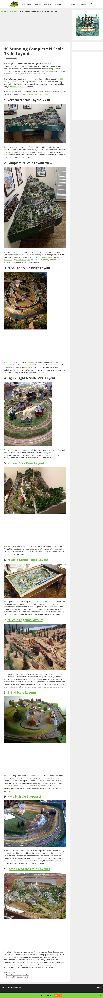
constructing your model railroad (35, 94)
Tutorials (72, 4)
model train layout (19, 86)
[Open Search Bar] (91, 4)
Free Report (26, 4)
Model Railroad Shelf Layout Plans (17, 975)
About (99, 987)
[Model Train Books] (14, 4)
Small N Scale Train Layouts (29, 869)
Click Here (58, 995)
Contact (83, 4)
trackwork (8, 260)
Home (2, 11)
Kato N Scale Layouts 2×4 (25, 796)
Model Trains (11, 11)
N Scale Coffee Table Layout (27, 560)
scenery (30, 367)
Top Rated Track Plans (43, 4)
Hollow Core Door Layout (25, 463)
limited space (9, 152)
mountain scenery (45, 257)
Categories (58, 4)
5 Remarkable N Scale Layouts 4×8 (17, 977)
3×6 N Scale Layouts (22, 692)
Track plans (50, 71)
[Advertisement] (35, 27)
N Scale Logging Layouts (25, 620)
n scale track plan (23, 260)
